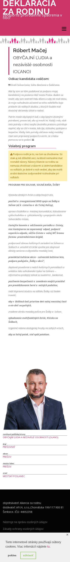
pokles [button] (12, 555)
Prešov (7, 456)
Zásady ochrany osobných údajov (23, 529)
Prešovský (9, 447)
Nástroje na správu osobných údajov (25, 522)
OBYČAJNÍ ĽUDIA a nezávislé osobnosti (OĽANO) (30, 437)
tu (48, 546)
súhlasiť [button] (28, 555)
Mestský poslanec (14, 476)
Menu (64, 28)
